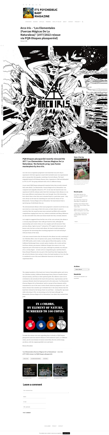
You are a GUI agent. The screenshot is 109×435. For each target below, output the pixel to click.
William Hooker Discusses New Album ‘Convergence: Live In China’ (81, 210)
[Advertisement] (82, 244)
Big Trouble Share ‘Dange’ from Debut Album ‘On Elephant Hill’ (44, 372)
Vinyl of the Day (56, 22)
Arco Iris (26, 358)
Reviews (35, 22)
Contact (70, 22)
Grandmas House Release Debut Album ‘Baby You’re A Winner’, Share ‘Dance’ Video (60, 371)
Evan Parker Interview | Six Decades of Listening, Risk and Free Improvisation (29, 371)
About (64, 22)
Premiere (48, 22)
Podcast (77, 22)
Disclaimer (47, 426)
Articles (41, 22)
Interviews (28, 22)
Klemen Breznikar (35, 358)
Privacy (54, 426)
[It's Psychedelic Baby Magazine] (54, 13)
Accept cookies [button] (66, 433)
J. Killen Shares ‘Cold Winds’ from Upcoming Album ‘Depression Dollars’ (81, 214)
